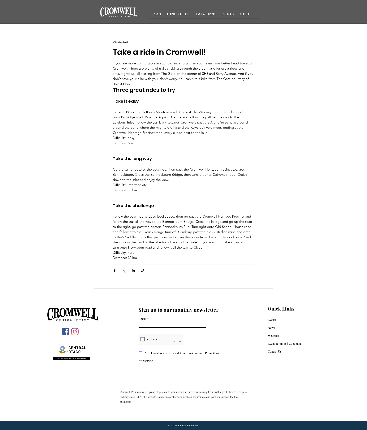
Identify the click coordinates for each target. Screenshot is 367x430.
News (271, 328)
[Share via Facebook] (114, 270)
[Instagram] (75, 331)
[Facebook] (65, 331)
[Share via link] (143, 270)
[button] (157, 14)
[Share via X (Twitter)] (124, 270)
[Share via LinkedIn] (133, 270)
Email (142, 318)
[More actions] (252, 41)
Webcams (273, 335)
